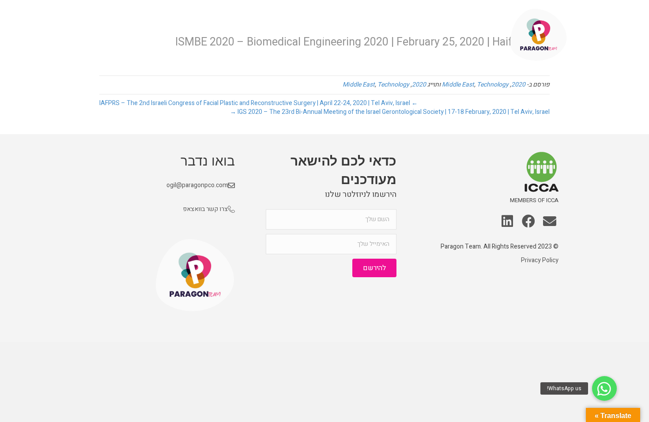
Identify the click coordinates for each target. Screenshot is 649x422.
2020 (518, 84)
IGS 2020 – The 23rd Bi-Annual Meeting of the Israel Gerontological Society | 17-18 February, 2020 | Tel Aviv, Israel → (390, 112)
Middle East (458, 84)
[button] (549, 222)
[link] (478, 35)
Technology (493, 84)
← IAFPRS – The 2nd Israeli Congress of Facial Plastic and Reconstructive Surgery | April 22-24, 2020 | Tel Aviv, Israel (258, 103)
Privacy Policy (539, 260)
